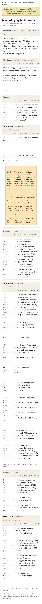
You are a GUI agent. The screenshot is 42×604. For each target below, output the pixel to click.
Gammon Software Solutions (11, 2)
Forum (25, 2)
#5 (38, 290)
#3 (38, 133)
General (4, 4)
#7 (38, 524)
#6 (38, 476)
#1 (38, 63)
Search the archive (24, 13)
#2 (38, 100)
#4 (38, 235)
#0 (4, 34)
